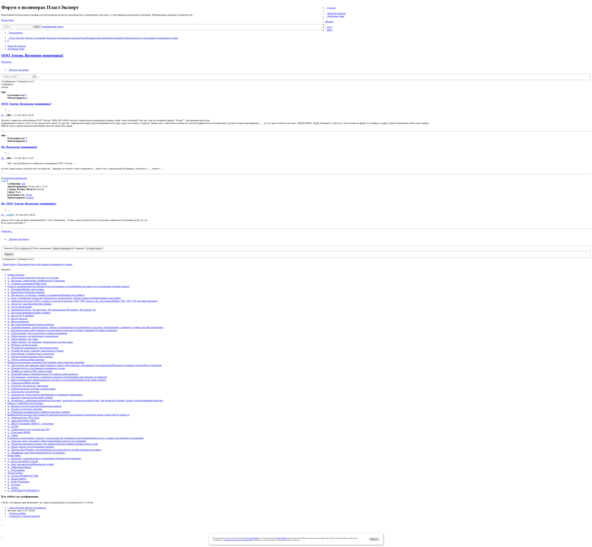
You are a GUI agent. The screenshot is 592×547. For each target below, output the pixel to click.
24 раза (29, 197)
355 (23, 183)
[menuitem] (335, 13)
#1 (2, 115)
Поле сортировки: (43, 248)
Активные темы (15, 48)
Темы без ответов (16, 46)
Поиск (37, 27)
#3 (2, 215)
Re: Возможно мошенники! (19, 147)
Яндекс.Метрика (253, 538)
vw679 (4, 181)
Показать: (9, 248)
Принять (374, 539)
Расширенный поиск (52, 26)
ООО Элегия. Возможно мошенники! (32, 55)
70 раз (28, 194)
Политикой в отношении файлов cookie (238, 540)
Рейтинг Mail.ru (282, 538)
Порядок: (80, 248)
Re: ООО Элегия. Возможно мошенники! (28, 203)
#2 (2, 158)
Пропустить (7, 20)
